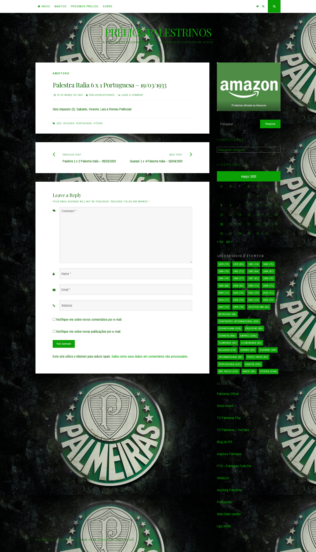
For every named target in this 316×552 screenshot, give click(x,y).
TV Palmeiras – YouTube (233, 429)
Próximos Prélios (84, 6)
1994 (268, 271)
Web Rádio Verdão (229, 514)
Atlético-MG (259, 306)
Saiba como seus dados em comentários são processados (149, 356)
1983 (268, 264)
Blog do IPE (224, 441)
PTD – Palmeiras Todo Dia (234, 466)
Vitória (98, 123)
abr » (229, 241)
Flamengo (228, 342)
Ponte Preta (257, 356)
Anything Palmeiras (229, 490)
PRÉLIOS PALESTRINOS (158, 32)
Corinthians (230, 328)
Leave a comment (132, 94)
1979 (238, 264)
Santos (253, 364)
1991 (238, 271)
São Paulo (228, 371)
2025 (238, 306)
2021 (254, 299)
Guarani (268, 349)
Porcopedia (224, 502)
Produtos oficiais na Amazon (248, 105)
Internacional (230, 356)
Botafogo (227, 314)
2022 (268, 299)
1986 (224, 271)
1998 (268, 278)
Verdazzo (223, 478)
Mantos (60, 6)
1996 (238, 278)
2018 (224, 299)
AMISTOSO (61, 73)
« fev (220, 241)
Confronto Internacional (239, 321)
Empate (248, 335)
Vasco (249, 371)
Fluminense (251, 342)
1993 (254, 271)
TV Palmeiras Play (229, 417)
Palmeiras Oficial (228, 393)
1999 (224, 285)
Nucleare (104, 539)
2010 (238, 292)
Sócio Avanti (225, 405)
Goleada (68, 123)
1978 (224, 264)
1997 (254, 278)
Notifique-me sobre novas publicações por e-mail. (88, 331)
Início (45, 6)
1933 (59, 123)
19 (221, 224)
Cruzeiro (254, 328)
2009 (224, 292)
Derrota (227, 335)
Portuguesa (84, 123)
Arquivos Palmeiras (229, 453)
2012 (254, 292)
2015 (268, 292)
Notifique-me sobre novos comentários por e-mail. (89, 319)
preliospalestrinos (102, 94)
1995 (224, 278)
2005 (254, 285)
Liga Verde (224, 526)
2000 (238, 285)
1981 (254, 264)
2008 (268, 285)
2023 (224, 306)
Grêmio (248, 349)
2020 (238, 299)
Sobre (107, 6)
